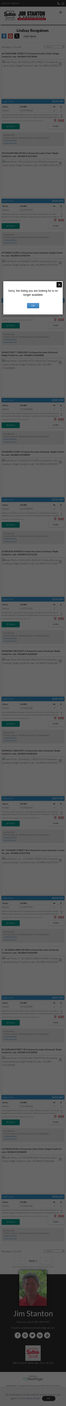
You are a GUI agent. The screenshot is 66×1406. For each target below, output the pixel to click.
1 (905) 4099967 (10, 140)
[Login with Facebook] (4, 37)
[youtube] (47, 1335)
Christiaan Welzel (24, 1386)
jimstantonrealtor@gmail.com (39, 1327)
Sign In (5, 3)
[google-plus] (25, 1335)
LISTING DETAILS (11, 126)
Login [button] (29, 36)
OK (48, 1398)
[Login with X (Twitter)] (16, 37)
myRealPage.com (33, 1379)
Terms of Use (33, 1398)
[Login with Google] (10, 37)
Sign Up (15, 3)
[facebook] (18, 1335)
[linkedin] (40, 1335)
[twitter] (33, 1335)
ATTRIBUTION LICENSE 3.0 (49, 1386)
